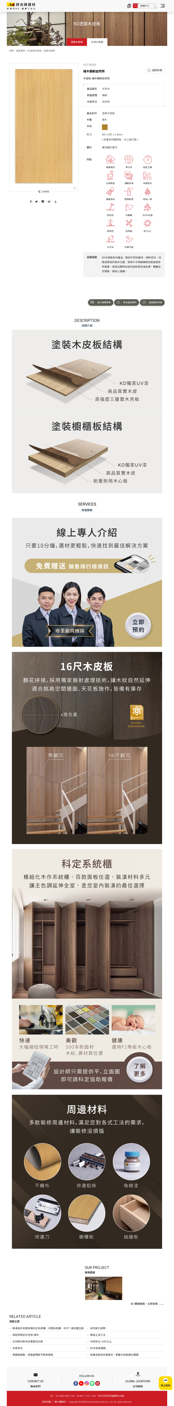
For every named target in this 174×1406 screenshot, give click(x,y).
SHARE (45, 191)
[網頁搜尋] (135, 5)
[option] (103, 1288)
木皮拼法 (17, 1348)
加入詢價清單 (104, 302)
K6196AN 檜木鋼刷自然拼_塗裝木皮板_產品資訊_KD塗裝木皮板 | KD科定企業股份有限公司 (21, 6)
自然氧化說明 (97, 1328)
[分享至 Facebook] (31, 201)
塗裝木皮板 (77, 42)
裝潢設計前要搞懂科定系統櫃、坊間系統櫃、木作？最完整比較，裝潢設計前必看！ (49, 1328)
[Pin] (97, 1383)
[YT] (81, 1383)
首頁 (11, 50)
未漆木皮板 (97, 42)
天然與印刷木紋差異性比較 (27, 1341)
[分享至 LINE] (42, 201)
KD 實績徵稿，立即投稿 (144, 1303)
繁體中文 (144, 6)
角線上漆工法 (97, 1334)
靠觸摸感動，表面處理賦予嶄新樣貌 (32, 1354)
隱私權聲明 (59, 1402)
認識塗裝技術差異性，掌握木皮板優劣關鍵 (114, 1354)
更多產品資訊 (129, 302)
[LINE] (92, 1383)
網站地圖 (46, 1402)
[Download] (55, 201)
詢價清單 (129, 5)
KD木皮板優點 (98, 1348)
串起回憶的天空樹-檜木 (25, 1334)
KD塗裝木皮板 (34, 50)
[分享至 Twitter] (36, 201)
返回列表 (157, 70)
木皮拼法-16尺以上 (101, 1341)
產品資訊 (20, 50)
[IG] (86, 1383)
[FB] (75, 1383)
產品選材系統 (155, 302)
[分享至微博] (49, 201)
